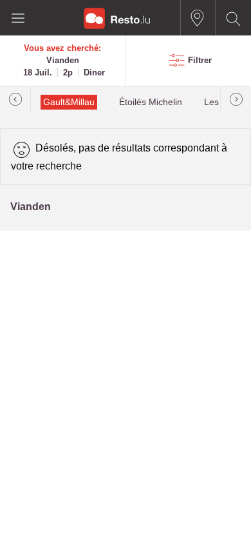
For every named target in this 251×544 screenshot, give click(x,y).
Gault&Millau (69, 102)
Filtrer (200, 60)
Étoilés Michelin (150, 102)
